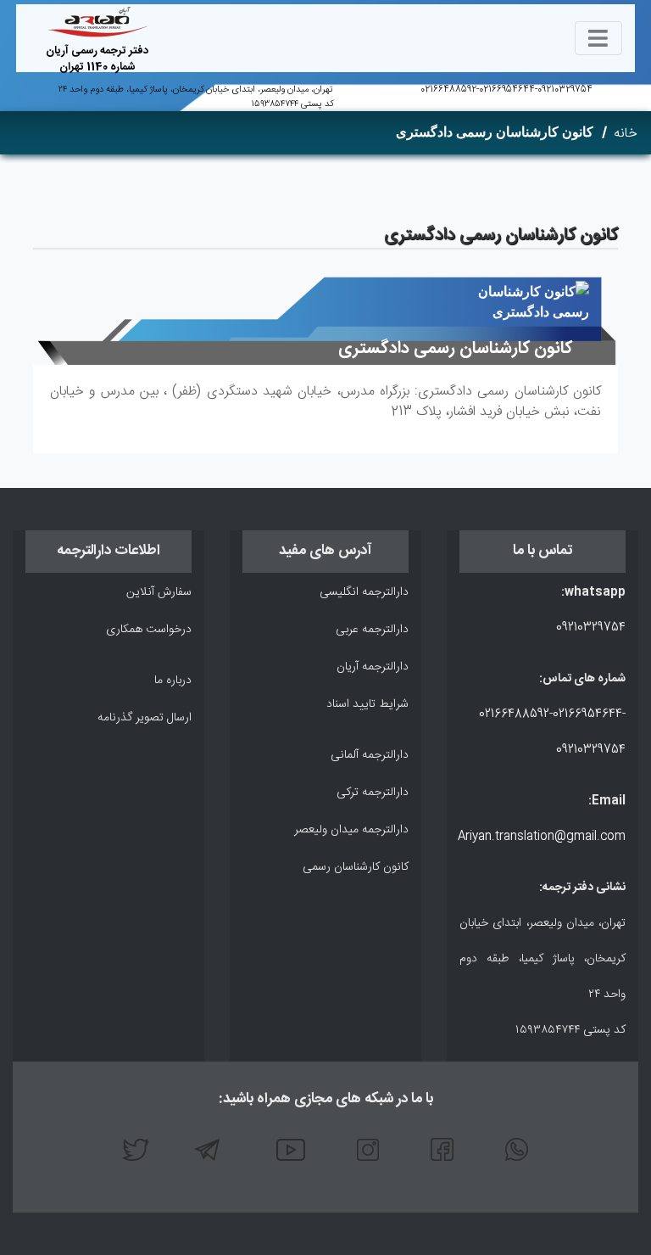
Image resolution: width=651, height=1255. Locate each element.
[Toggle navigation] (598, 38)
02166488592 (448, 90)
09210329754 (565, 90)
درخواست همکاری (149, 629)
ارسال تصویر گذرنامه (144, 718)
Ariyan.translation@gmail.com (542, 836)
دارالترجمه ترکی (373, 792)
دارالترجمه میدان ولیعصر (351, 830)
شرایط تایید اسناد (367, 704)
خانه (625, 133)
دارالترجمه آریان (373, 667)
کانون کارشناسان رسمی (356, 867)
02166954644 (507, 90)
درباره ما (173, 680)
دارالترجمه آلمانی (370, 755)
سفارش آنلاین (159, 592)
